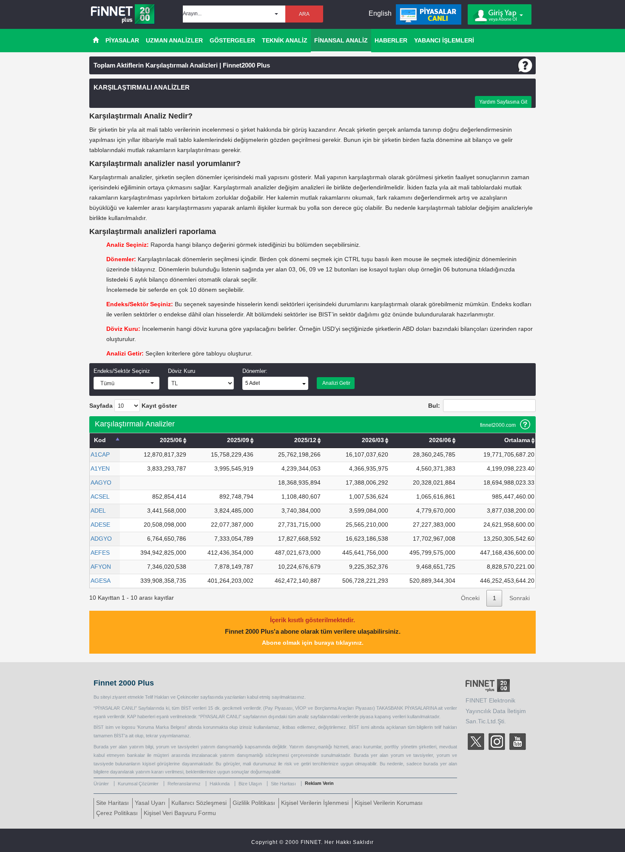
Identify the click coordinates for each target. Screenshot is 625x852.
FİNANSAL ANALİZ (341, 40)
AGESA (101, 581)
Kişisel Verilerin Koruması (389, 803)
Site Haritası (283, 783)
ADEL (98, 511)
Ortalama (517, 440)
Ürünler (101, 783)
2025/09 (238, 440)
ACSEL (100, 497)
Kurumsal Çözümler (138, 783)
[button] (234, 14)
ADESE (100, 525)
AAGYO (101, 483)
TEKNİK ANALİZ (284, 40)
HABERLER (391, 40)
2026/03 (373, 440)
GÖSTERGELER (232, 40)
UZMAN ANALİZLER (174, 40)
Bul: (434, 406)
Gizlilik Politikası (254, 803)
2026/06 (440, 440)
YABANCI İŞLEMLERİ (444, 40)
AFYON (101, 567)
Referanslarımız (184, 783)
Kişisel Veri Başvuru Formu (180, 813)
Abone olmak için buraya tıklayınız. (313, 643)
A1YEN (100, 468)
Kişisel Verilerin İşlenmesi (315, 803)
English (380, 13)
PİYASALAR (122, 40)
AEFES (100, 553)
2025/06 (171, 440)
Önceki (470, 598)
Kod (100, 440)
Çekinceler (188, 697)
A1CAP (100, 454)
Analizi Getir (335, 383)
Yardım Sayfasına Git (503, 102)
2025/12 (305, 440)
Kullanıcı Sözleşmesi (199, 803)
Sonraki (519, 598)
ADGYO (101, 539)
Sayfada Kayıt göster (133, 406)
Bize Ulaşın (250, 783)
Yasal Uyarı (150, 803)
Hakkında (220, 783)
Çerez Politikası (117, 813)
